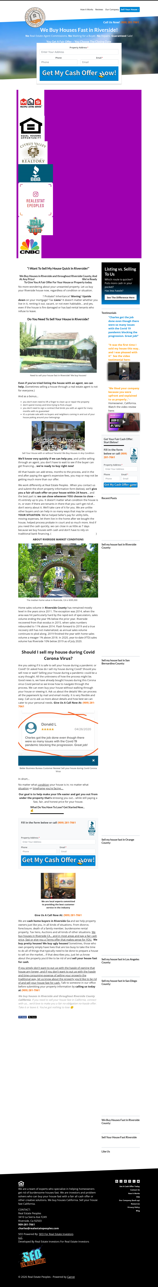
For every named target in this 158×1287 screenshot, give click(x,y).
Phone (58, 57)
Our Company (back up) (129, 1200)
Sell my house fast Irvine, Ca (118, 948)
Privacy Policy (134, 1207)
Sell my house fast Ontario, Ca (119, 689)
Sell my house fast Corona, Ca (119, 558)
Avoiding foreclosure (30, 296)
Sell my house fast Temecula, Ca (120, 594)
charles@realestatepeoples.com (38, 1228)
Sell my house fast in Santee (118, 1094)
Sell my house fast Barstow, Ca (120, 733)
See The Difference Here (121, 297)
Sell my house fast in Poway (118, 1079)
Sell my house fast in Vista (117, 1100)
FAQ (138, 1197)
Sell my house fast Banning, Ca (120, 609)
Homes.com (84, 600)
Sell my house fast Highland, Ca (120, 739)
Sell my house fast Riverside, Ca (120, 552)
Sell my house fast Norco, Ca (119, 650)
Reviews (99, 9)
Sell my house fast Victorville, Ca (121, 704)
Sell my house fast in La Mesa (119, 1042)
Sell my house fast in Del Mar (119, 1009)
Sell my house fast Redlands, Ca (120, 683)
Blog (138, 1211)
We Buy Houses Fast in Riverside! (118, 1141)
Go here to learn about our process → (73, 533)
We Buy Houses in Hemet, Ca (116, 1127)
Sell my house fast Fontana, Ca (120, 677)
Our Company (112, 9)
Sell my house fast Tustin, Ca (118, 902)
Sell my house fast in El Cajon (119, 1015)
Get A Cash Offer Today (129, 1186)
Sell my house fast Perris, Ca (118, 579)
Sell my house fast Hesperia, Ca (120, 716)
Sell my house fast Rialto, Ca (118, 710)
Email (99, 57)
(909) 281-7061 (130, 22)
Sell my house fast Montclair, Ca (120, 794)
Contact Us (135, 1190)
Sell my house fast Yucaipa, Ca (119, 721)
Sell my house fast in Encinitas (119, 1021)
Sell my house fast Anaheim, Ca (120, 847)
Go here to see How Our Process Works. (58, 279)
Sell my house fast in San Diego (120, 1048)
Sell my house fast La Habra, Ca (120, 927)
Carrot (71, 1276)
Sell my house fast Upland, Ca (119, 754)
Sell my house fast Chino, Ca (118, 727)
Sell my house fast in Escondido (120, 1027)
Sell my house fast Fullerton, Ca (120, 872)
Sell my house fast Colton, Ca (119, 789)
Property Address (79, 47)
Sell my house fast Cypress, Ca (119, 933)
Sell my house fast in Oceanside (120, 1063)
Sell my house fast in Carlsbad (119, 998)
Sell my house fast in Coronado (120, 1003)
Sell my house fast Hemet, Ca (119, 563)
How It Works (86, 9)
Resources (135, 1204)
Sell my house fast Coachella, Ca (121, 634)
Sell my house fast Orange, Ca (119, 887)
